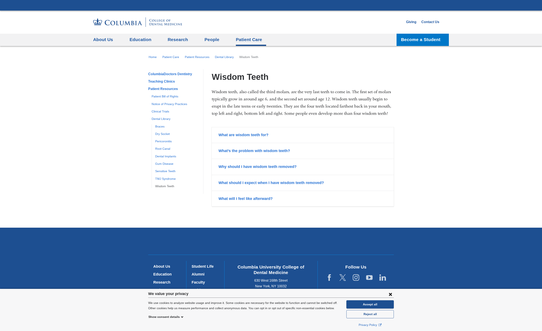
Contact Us (430, 22)
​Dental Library (224, 57)
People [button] (212, 39)
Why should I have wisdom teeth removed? (257, 167)
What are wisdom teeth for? (243, 135)
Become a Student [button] (420, 39)
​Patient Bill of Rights (165, 96)
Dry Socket (162, 134)
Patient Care (170, 57)
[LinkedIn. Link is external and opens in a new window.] (382, 277)
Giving (411, 22)
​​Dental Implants (165, 156)
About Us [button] (103, 39)
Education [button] (140, 39)
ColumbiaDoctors (332, 241)
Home (153, 57)
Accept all (370, 304)
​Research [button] (178, 39)
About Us (161, 266)
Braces (160, 126)
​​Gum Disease (164, 163)
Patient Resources (197, 57)
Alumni (198, 274)
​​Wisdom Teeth (164, 186)
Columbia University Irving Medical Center (271, 5)
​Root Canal (162, 148)
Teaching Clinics (161, 81)
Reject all (370, 314)
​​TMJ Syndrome (165, 178)
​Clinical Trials (160, 111)
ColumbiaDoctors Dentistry (170, 74)
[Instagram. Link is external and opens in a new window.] (356, 277)
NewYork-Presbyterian (271, 242)
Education (162, 274)
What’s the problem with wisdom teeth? (254, 151)
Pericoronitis (163, 141)
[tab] (303, 135)
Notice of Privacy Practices (169, 104)
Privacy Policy (368, 325)
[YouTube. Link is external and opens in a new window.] (369, 277)
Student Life (203, 266)
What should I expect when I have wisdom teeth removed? (271, 183)
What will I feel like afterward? (245, 199)
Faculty (198, 282)
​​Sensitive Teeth (165, 171)
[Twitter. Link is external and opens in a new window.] (342, 277)
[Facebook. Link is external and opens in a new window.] (329, 277)
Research (161, 282)
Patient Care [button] (249, 39)
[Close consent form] (390, 294)
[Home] (137, 22)
